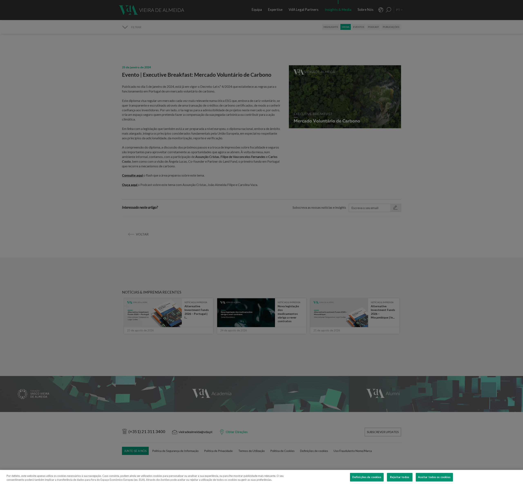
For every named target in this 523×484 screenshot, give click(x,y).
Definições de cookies (366, 477)
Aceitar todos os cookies (434, 477)
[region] (261, 477)
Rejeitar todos (399, 477)
